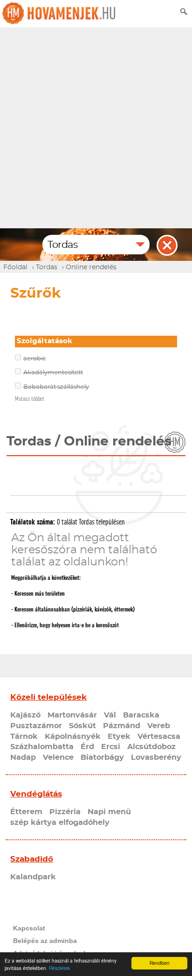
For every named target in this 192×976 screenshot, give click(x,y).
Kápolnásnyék (73, 736)
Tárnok (24, 736)
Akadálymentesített (53, 373)
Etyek (119, 736)
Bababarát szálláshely (56, 387)
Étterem (26, 812)
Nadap (23, 757)
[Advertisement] (96, 128)
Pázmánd (121, 726)
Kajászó (25, 715)
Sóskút (82, 726)
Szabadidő (31, 859)
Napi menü (109, 812)
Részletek (59, 967)
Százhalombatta (42, 746)
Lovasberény (156, 757)
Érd (87, 746)
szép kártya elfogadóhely (60, 822)
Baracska (141, 715)
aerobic (34, 359)
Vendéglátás (36, 794)
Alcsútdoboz (151, 746)
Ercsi (110, 746)
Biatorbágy (102, 757)
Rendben (160, 962)
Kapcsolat (29, 928)
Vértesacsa (158, 736)
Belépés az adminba (45, 940)
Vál (110, 715)
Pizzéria (65, 812)
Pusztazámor (36, 726)
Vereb (158, 726)
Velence (58, 757)
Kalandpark (33, 877)
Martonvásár (72, 715)
